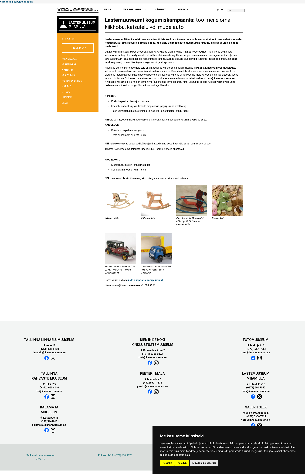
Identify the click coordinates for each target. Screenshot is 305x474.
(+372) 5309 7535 (255, 416)
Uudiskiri (67, 97)
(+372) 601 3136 (152, 382)
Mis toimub (68, 75)
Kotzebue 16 (49, 417)
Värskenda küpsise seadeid (16, 1)
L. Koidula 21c (78, 48)
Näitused (67, 70)
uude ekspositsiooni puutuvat (145, 280)
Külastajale (69, 59)
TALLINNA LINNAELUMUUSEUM (49, 340)
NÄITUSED (160, 9)
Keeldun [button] (182, 462)
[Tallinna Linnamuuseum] (77, 9)
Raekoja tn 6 (255, 345)
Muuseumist (69, 64)
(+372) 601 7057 (255, 387)
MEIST (107, 9)
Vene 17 (49, 345)
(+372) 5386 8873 (152, 353)
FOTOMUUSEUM (255, 340)
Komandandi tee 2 (152, 350)
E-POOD (66, 92)
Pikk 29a (49, 384)
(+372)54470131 (49, 421)
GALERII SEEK (256, 407)
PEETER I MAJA (152, 373)
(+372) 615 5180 (49, 348)
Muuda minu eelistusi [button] (204, 462)
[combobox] (236, 10)
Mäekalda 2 (152, 379)
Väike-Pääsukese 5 (256, 412)
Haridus (66, 86)
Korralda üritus (72, 81)
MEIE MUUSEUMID (133, 9)
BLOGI (65, 103)
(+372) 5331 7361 (255, 348)
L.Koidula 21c (255, 384)
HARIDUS (183, 9)
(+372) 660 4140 (49, 387)
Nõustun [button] (167, 462)
